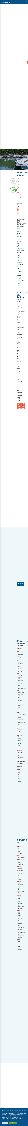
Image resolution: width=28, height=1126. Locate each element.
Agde (18, 247)
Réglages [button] (5, 1122)
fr (11, 2)
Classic (20, 583)
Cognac (19, 266)
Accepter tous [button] (12, 1122)
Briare (19, 234)
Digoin (19, 233)
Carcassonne (20, 248)
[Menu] (25, 2)
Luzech (19, 273)
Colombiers (20, 250)
